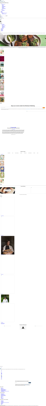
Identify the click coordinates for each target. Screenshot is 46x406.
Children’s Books (3, 4)
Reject (2, 34)
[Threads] (1, 378)
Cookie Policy (2, 401)
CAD (3, 18)
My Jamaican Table (13, 127)
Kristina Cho (2, 274)
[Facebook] (1, 370)
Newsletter (2, 29)
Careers (2, 13)
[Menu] (0, 0)
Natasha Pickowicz (2, 323)
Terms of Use (2, 400)
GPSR (1, 404)
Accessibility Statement (3, 390)
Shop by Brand (2, 28)
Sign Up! (1, 16)
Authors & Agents (2, 393)
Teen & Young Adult (4, 8)
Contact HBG (2, 396)
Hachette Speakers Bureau (3, 395)
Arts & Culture (3, 26)
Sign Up (44, 107)
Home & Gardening (3, 25)
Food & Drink (3, 24)
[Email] (1, 379)
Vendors (1, 397)
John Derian (2, 322)
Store (1, 11)
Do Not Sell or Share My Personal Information (5, 402)
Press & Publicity (2, 391)
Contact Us (2, 30)
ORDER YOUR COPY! (13, 134)
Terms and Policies (1, 399)
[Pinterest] (1, 377)
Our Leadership (2, 388)
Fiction (2, 5)
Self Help (3, 27)
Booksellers (2, 398)
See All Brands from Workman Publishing (23, 194)
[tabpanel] (23, 76)
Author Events (3, 10)
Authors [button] (1, 9)
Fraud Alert (2, 403)
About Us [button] (2, 12)
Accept (0, 34)
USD (1, 18)
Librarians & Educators (3, 394)
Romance (3, 7)
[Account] (0, 19)
